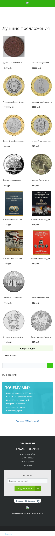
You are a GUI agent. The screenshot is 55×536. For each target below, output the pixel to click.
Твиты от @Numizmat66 (27, 421)
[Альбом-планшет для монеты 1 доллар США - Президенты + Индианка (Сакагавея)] (13, 242)
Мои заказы (28, 457)
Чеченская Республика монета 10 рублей (21, 101)
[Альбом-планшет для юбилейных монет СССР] (41, 242)
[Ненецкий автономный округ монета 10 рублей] (41, 125)
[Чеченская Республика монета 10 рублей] (13, 86)
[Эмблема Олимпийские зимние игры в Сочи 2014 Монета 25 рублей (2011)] (13, 282)
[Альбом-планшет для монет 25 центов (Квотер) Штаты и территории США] (41, 203)
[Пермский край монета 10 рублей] (41, 86)
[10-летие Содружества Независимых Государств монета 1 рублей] (41, 164)
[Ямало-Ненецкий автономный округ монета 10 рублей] (41, 46)
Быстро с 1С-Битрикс (25, 501)
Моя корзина (27, 461)
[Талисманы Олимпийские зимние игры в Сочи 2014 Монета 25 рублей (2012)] (41, 282)
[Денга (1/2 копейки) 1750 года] (13, 46)
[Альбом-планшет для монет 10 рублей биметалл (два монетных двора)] (13, 203)
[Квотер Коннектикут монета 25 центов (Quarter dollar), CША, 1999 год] (13, 164)
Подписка (27, 465)
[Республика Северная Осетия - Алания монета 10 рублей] (13, 125)
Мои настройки (27, 454)
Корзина (8, 534)
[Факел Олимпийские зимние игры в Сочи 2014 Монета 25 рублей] (41, 321)
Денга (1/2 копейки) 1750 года (16, 62)
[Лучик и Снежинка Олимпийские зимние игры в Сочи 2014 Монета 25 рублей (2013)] (13, 321)
